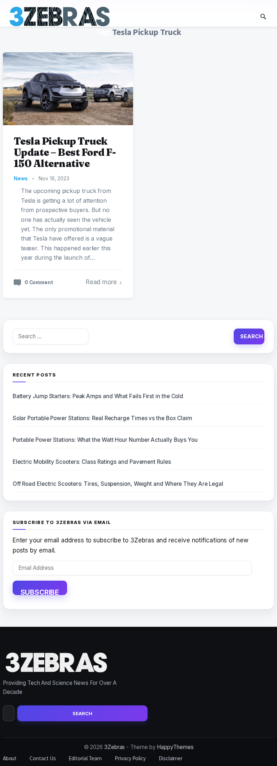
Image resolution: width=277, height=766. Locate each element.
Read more (101, 282)
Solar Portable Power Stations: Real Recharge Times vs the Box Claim (102, 418)
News (21, 178)
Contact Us (43, 758)
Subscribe (40, 591)
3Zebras (114, 747)
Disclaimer (171, 758)
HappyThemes (175, 747)
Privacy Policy (130, 758)
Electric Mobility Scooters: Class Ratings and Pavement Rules (92, 461)
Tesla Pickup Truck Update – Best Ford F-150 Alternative (65, 152)
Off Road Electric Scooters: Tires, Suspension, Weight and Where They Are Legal (118, 483)
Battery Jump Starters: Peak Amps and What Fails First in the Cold (98, 396)
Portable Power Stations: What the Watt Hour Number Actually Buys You (105, 439)
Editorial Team (85, 758)
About (10, 758)
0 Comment (39, 282)
